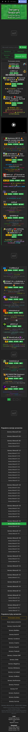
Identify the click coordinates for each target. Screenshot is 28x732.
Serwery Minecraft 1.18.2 (14, 523)
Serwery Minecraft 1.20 (14, 485)
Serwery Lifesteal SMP (14, 655)
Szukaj (23, 47)
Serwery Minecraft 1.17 (14, 531)
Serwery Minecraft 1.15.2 (14, 558)
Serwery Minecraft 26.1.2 (14, 443)
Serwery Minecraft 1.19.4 (14, 508)
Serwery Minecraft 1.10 (14, 586)
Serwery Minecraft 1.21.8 (14, 461)
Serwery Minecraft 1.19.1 (14, 516)
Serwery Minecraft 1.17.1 (14, 533)
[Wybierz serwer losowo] (8, 1)
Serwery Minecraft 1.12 (14, 575)
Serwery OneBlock (14, 676)
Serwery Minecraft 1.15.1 (14, 561)
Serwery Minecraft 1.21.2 (14, 477)
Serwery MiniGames (14, 668)
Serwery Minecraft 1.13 (14, 570)
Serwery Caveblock (14, 638)
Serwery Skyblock (14, 693)
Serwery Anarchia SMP (14, 626)
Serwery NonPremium (14, 680)
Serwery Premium (14, 684)
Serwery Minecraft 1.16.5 (14, 540)
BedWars (17, 67)
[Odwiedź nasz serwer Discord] (5, 1)
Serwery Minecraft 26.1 (14, 440)
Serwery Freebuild (14, 651)
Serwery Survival (14, 701)
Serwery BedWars (14, 630)
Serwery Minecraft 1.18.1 (14, 526)
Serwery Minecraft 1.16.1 (14, 551)
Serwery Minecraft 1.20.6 (14, 487)
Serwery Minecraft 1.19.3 (14, 511)
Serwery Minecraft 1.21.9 (14, 458)
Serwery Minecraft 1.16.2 (14, 549)
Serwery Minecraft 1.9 (14, 591)
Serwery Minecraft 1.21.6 (14, 467)
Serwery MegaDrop (14, 664)
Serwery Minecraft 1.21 (14, 450)
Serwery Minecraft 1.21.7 (14, 464)
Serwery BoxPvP (14, 634)
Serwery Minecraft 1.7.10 (14, 607)
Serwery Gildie (14, 659)
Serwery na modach (14, 672)
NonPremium (12, 74)
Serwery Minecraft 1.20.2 (14, 498)
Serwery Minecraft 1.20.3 (14, 495)
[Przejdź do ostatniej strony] (19, 399)
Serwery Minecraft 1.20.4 (14, 493)
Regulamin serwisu (14, 722)
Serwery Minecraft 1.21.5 (14, 469)
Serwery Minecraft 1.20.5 (14, 490)
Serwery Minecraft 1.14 (14, 566)
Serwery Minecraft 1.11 (14, 582)
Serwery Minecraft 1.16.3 (14, 546)
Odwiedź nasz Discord (14, 718)
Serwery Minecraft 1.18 (14, 521)
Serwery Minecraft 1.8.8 (14, 600)
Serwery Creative (14, 643)
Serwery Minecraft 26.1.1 (14, 446)
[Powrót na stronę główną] (2, 1)
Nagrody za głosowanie (14, 719)
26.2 (10, 67)
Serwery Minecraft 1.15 (14, 556)
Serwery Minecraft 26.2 (14, 436)
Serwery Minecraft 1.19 (14, 505)
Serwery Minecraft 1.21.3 (14, 475)
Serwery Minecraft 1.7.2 (14, 610)
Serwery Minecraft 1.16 (14, 538)
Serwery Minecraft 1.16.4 (14, 543)
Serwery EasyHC (14, 647)
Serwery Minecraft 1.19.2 (14, 513)
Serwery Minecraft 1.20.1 (14, 501)
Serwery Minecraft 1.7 (14, 605)
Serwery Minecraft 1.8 (14, 595)
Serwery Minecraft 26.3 (14, 432)
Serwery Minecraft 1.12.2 (14, 577)
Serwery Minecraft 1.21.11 (14, 453)
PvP (13, 67)
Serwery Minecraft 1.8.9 (14, 598)
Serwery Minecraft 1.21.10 (14, 456)
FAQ (14, 721)
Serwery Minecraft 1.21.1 (14, 480)
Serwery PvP (14, 689)
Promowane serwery (14, 61)
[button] (7, 51)
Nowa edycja (19, 74)
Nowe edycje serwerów (14, 622)
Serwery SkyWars (14, 697)
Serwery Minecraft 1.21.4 (14, 472)
